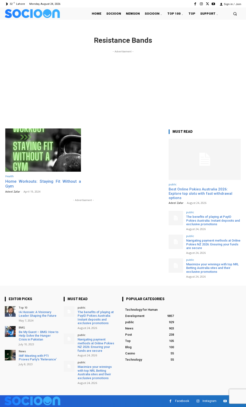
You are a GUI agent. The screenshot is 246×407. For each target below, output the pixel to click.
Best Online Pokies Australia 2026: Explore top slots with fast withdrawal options (200, 193)
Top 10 (23, 307)
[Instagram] (201, 4)
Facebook (182, 401)
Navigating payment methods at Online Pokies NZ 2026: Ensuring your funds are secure (213, 244)
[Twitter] (207, 4)
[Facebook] (195, 4)
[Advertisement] (123, 87)
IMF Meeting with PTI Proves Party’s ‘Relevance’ (38, 357)
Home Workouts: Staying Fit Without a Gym (43, 183)
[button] (235, 13)
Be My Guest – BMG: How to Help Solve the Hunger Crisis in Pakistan (38, 335)
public (173, 184)
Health (9, 176)
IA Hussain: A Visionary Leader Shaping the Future (37, 314)
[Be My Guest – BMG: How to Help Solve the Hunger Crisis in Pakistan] (10, 331)
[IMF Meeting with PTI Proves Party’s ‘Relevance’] (10, 355)
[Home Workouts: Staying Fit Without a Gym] (43, 150)
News (22, 351)
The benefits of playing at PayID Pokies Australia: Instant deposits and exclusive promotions (213, 220)
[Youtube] (213, 4)
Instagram (209, 401)
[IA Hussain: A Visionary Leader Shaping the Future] (10, 311)
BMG (22, 327)
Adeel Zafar (12, 191)
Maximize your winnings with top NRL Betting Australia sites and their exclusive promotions (212, 267)
